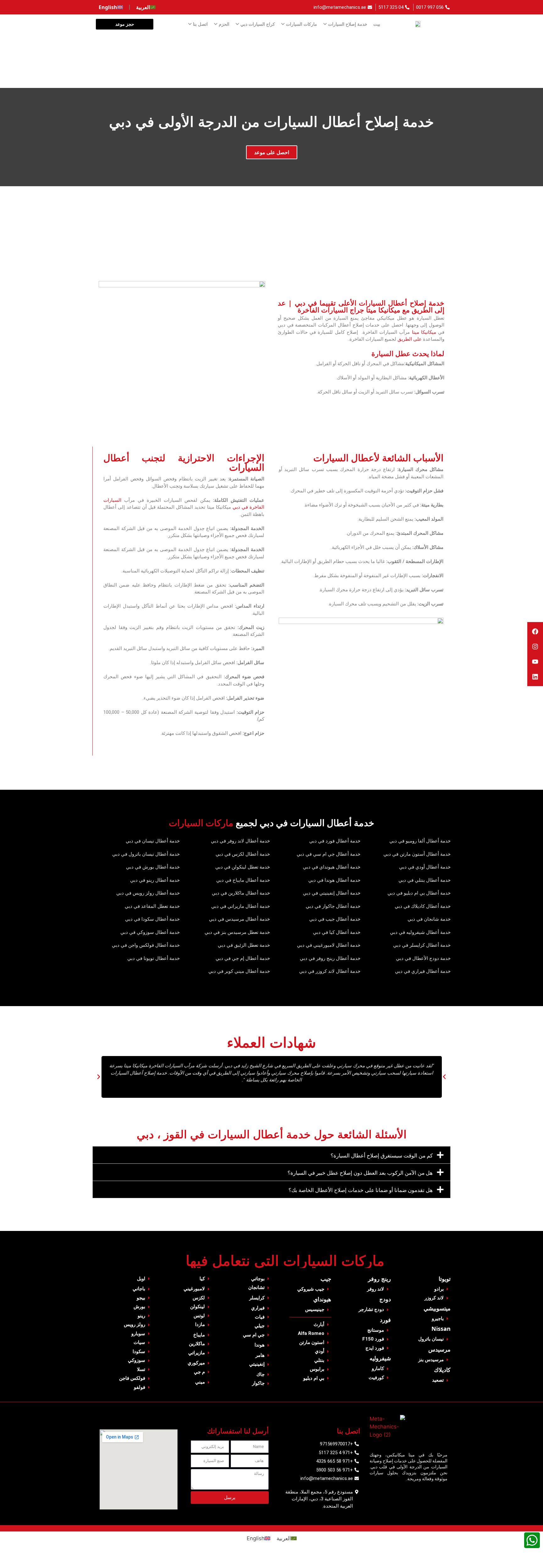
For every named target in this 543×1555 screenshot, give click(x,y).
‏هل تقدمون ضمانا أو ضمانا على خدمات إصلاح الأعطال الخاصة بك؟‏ (360, 1190)
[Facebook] (535, 631)
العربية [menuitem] (284, 1538)
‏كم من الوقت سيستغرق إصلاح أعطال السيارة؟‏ (382, 1155)
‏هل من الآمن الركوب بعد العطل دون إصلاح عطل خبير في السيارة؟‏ (360, 1172)
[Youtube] (535, 661)
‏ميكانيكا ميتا (424, 332)
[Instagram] (535, 646)
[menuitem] (146, 7)
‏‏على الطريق (410, 339)
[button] (99, 1077)
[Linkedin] (535, 676)
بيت (376, 24)
